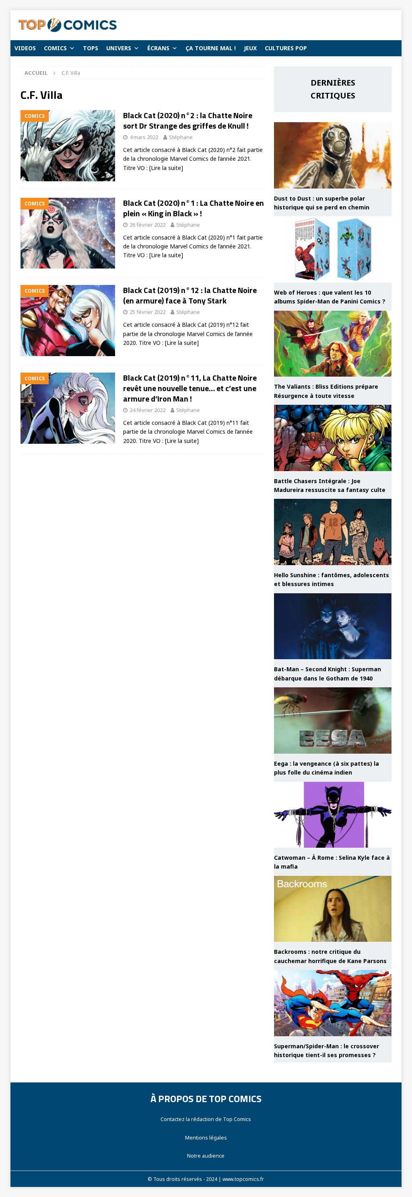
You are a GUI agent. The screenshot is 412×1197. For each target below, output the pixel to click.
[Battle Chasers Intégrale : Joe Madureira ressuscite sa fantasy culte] (332, 438)
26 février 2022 (147, 224)
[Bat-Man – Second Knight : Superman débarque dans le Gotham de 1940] (332, 626)
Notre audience (206, 1155)
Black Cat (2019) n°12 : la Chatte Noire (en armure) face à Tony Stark (190, 295)
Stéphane (181, 137)
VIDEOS (25, 48)
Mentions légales (206, 1137)
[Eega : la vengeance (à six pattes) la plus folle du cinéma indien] (332, 720)
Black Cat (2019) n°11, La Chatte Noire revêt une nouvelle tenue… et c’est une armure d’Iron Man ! (190, 388)
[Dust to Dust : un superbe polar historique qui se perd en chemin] (332, 155)
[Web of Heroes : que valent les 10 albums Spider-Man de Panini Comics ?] (332, 249)
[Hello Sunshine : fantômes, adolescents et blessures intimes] (332, 532)
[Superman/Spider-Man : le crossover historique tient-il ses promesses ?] (332, 1003)
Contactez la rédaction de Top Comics (206, 1119)
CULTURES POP (286, 48)
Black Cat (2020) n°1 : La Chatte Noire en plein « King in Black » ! (193, 208)
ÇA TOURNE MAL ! (210, 48)
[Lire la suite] (166, 168)
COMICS (55, 48)
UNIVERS (118, 48)
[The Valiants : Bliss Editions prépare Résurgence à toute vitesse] (332, 344)
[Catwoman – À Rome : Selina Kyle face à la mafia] (332, 815)
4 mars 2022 (144, 137)
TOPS (90, 48)
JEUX (250, 48)
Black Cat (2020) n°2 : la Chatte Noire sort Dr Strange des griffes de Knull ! (187, 120)
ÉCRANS (158, 48)
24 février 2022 (147, 410)
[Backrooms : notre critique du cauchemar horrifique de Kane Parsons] (332, 909)
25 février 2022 (147, 312)
